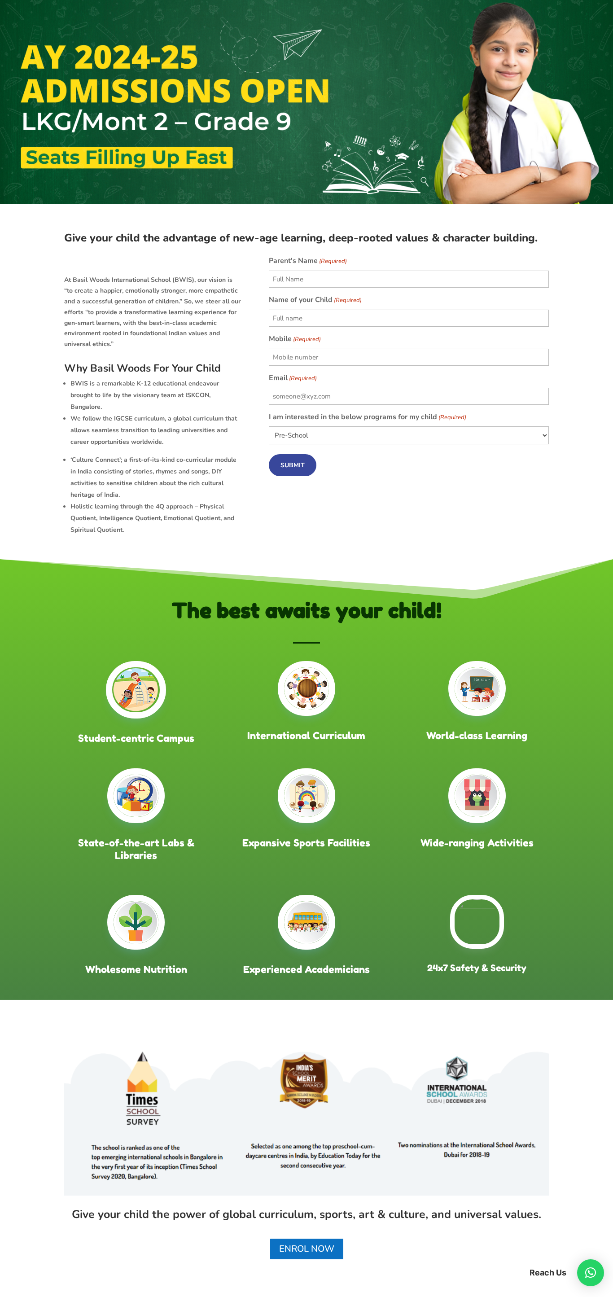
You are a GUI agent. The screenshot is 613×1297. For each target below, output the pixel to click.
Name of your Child (315, 300)
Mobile (295, 339)
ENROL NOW (306, 1249)
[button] (590, 1272)
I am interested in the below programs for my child (367, 417)
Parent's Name (308, 261)
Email (293, 378)
